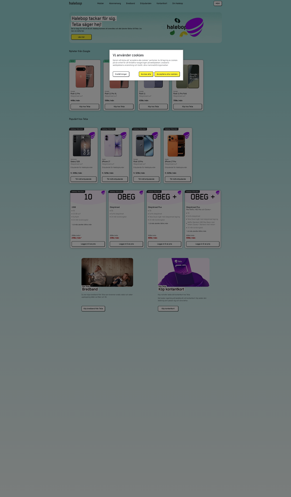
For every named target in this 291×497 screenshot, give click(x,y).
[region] (146, 65)
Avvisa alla (146, 74)
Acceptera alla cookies (167, 74)
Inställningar (121, 74)
